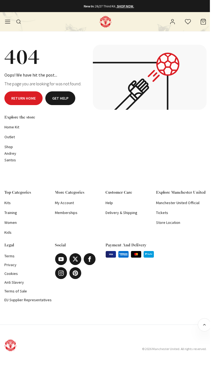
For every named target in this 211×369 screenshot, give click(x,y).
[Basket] (203, 21)
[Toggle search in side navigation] (18, 22)
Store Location (168, 222)
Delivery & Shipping (121, 212)
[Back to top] (204, 324)
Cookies (11, 273)
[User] (172, 22)
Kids (8, 232)
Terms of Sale (15, 291)
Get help (60, 98)
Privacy (10, 264)
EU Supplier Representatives (28, 299)
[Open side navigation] (7, 22)
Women (10, 222)
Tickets (162, 212)
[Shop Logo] (105, 22)
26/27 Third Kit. (105, 6)
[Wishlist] (188, 21)
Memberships (66, 212)
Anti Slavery (14, 282)
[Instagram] (61, 273)
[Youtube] (61, 259)
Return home (23, 98)
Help (109, 202)
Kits (7, 202)
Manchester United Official (177, 202)
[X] (75, 259)
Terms (9, 255)
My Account (64, 202)
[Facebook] (90, 259)
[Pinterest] (75, 273)
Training (10, 212)
